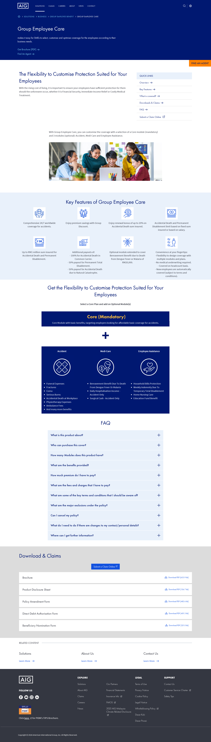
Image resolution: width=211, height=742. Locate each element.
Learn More (24, 660)
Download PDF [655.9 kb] (178, 577)
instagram (32, 697)
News (81, 6)
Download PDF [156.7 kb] (179, 589)
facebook (21, 697)
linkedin (37, 697)
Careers (61, 6)
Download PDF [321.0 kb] (179, 625)
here (28, 717)
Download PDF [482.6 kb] (179, 601)
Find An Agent (24, 53)
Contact (91, 6)
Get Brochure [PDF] (27, 49)
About (72, 6)
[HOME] (19, 16)
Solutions (40, 6)
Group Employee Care (41, 28)
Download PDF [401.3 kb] (179, 613)
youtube (26, 697)
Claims (51, 6)
